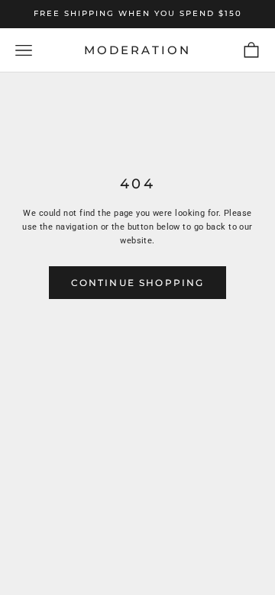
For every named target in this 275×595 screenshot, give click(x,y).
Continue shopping (138, 282)
